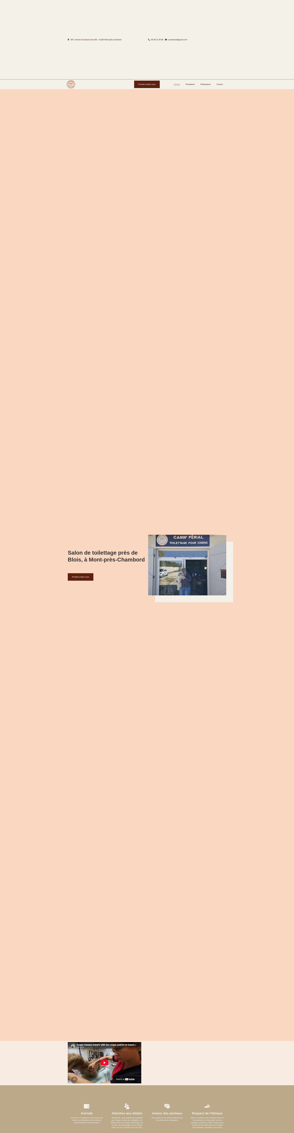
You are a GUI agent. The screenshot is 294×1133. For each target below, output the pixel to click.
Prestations (190, 84)
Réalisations (206, 84)
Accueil (177, 84)
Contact (219, 84)
